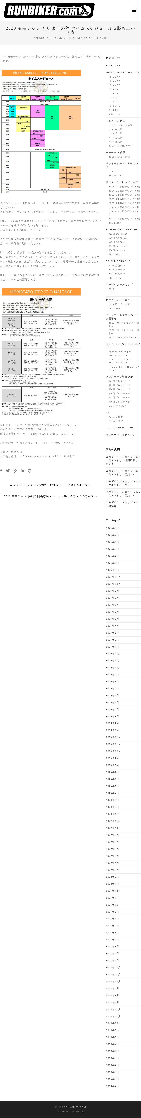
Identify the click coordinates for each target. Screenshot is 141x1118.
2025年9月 (112, 590)
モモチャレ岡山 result (121, 145)
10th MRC (114, 105)
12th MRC (114, 97)
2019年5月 (112, 1058)
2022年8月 (112, 842)
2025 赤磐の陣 (117, 265)
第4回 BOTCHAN (118, 238)
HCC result (115, 308)
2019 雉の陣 (116, 141)
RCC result (115, 222)
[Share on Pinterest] (29, 470)
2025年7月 (112, 604)
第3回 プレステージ (119, 393)
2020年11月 (113, 974)
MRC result (115, 114)
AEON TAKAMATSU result (123, 337)
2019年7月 (112, 1044)
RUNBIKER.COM (76, 1107)
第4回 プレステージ (119, 389)
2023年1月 (112, 814)
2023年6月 (112, 779)
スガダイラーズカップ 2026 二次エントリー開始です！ (123, 472)
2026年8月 (112, 528)
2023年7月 (112, 772)
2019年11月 (113, 1016)
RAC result (115, 175)
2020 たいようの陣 (95, 38)
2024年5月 (112, 702)
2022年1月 (112, 883)
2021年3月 (112, 946)
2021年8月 (112, 918)
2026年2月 (112, 570)
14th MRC (114, 89)
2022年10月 (113, 828)
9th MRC (114, 110)
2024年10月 (113, 667)
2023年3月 (112, 800)
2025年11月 (113, 576)
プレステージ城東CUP (119, 376)
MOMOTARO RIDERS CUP (122, 72)
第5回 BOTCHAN (118, 233)
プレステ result (117, 405)
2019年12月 (113, 1009)
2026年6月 (112, 542)
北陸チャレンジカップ (119, 299)
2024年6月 (112, 695)
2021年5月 (112, 932)
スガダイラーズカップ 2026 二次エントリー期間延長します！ (123, 460)
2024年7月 (112, 688)
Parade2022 (116, 421)
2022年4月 (112, 862)
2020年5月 (112, 988)
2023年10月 (113, 751)
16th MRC (114, 81)
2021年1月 (112, 960)
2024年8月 (112, 681)
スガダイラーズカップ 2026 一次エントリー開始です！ (123, 493)
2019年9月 (112, 1030)
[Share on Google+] (15, 470)
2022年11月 (113, 821)
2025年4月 (112, 625)
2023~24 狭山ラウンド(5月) (124, 203)
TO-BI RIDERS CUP (118, 261)
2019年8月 (112, 1037)
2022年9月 (112, 835)
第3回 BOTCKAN (118, 242)
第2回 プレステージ (119, 397)
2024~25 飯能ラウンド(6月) (124, 190)
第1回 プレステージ (119, 401)
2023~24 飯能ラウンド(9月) (124, 199)
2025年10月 (113, 583)
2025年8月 (112, 597)
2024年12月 (113, 653)
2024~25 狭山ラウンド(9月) (124, 186)
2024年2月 (112, 723)
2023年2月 (112, 807)
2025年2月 (112, 639)
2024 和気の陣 (117, 269)
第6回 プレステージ (119, 381)
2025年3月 (112, 632)
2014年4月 (112, 1086)
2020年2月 (112, 995)
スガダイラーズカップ (119, 284)
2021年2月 (112, 953)
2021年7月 (112, 925)
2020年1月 (112, 1002)
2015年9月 (112, 1079)
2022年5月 (112, 855)
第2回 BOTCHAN (118, 246)
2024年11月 (113, 660)
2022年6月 (112, 849)
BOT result (115, 254)
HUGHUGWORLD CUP (120, 427)
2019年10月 (113, 1023)
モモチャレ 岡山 (116, 120)
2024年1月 (112, 730)
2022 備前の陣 (117, 273)
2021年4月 (112, 939)
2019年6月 (112, 1051)
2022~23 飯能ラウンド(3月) (124, 207)
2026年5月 (112, 549)
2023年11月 (113, 744)
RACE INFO (76, 38)
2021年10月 (113, 904)
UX (107, 412)
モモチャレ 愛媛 (116, 152)
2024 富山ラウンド (119, 304)
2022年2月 (112, 876)
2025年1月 (112, 646)
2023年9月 (112, 758)
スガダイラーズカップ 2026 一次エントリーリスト (123, 483)
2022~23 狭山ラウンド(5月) (124, 218)
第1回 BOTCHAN (118, 250)
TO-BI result (116, 278)
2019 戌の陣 (116, 133)
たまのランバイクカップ (121, 434)
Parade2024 (116, 416)
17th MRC (114, 77)
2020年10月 (113, 981)
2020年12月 (113, 967)
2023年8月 (112, 765)
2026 (112, 289)
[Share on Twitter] (8, 470)
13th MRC (114, 93)
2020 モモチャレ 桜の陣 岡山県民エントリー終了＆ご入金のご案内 (51, 496)
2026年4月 (112, 556)
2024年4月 (112, 709)
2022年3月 (112, 869)
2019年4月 (112, 1065)
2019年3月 (112, 1072)
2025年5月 (112, 618)
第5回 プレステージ (119, 385)
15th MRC (114, 85)
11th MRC (114, 101)
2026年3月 (112, 563)
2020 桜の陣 (116, 129)
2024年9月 (112, 674)
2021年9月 (112, 911)
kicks (62, 38)
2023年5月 (112, 786)
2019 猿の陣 (116, 137)
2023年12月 (113, 737)
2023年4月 (112, 793)
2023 (112, 171)
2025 (112, 293)
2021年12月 (113, 890)
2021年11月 (113, 897)
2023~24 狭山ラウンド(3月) (124, 194)
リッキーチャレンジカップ (122, 182)
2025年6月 (112, 611)
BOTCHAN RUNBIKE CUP (122, 229)
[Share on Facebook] (1, 470)
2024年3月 (112, 716)
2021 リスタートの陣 (120, 125)
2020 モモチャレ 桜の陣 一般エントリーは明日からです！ (51, 485)
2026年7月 (112, 535)
